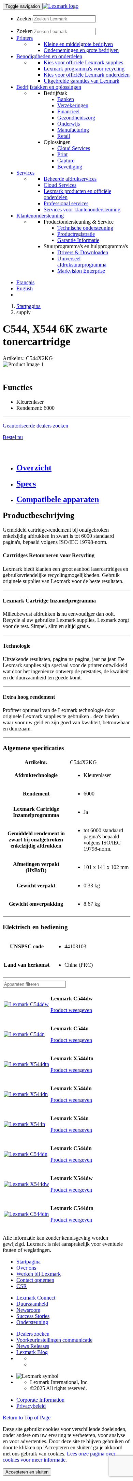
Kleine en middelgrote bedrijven (78, 44)
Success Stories (32, 1316)
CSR (21, 1286)
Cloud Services (73, 148)
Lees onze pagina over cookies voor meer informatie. (59, 1457)
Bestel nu (13, 437)
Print (62, 154)
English (24, 288)
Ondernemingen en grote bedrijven (81, 50)
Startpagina (28, 306)
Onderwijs (68, 124)
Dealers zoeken (32, 1334)
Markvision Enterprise (81, 271)
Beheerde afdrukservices (70, 179)
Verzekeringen (72, 105)
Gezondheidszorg (76, 117)
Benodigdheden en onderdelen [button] (49, 56)
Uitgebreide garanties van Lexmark (81, 81)
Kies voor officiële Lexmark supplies (83, 62)
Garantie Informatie (78, 240)
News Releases (32, 1346)
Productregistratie (76, 234)
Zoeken (24, 18)
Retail (63, 136)
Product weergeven (71, 1010)
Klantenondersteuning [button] (40, 216)
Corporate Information (40, 1400)
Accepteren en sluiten (26, 1472)
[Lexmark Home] (60, 6)
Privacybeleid (31, 1406)
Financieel (68, 111)
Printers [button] (24, 38)
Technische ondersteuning (85, 228)
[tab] (73, 467)
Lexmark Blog (32, 1352)
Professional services (66, 203)
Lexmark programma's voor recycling (84, 68)
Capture (65, 160)
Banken (65, 99)
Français (25, 282)
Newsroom (28, 1310)
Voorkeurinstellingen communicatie (54, 1340)
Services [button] (25, 173)
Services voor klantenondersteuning (82, 209)
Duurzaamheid (32, 1304)
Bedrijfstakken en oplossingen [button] (48, 87)
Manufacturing (73, 130)
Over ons (26, 1268)
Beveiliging (69, 167)
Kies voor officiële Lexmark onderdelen (87, 75)
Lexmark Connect (35, 1298)
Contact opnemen (35, 1280)
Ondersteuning (32, 1322)
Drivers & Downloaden (82, 252)
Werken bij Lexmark (38, 1274)
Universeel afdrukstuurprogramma (81, 262)
